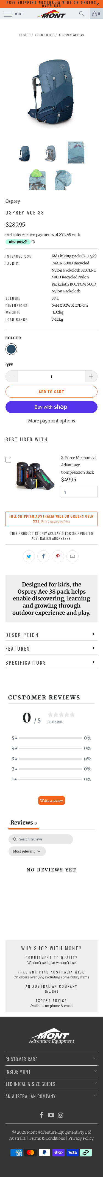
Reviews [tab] (23, 822)
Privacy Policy (81, 1138)
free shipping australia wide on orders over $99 (51, 4)
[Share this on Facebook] (43, 556)
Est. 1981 (51, 991)
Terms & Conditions (47, 1138)
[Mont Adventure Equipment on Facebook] (42, 1116)
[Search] (84, 13)
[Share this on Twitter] (29, 556)
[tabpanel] (51, 882)
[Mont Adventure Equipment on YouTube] (51, 1116)
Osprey (12, 201)
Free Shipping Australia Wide (51, 972)
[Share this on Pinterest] (58, 556)
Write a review (51, 800)
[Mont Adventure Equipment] (51, 13)
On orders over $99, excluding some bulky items (51, 977)
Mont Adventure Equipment (52, 1132)
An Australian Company (51, 986)
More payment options (51, 421)
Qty (9, 365)
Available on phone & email (51, 1006)
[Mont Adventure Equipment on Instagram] (61, 1116)
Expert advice (51, 1000)
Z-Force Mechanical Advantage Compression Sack (78, 465)
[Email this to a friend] (72, 556)
